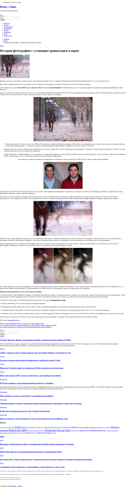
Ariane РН (2, 427)
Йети (70, 427)
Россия (61, 430)
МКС (83, 427)
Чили (42, 323)
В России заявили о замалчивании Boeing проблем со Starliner (26, 383)
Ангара (29, 427)
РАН (40, 430)
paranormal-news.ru (13, 320)
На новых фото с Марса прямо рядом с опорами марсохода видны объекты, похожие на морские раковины (46, 459)
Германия (56, 427)
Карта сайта (8, 36)
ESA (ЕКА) (11, 427)
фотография (36, 323)
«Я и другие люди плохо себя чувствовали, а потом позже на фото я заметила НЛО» (28, 325)
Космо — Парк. (8, 6)
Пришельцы (36, 430)
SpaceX (24, 427)
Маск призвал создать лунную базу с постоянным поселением (26, 396)
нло (32, 433)
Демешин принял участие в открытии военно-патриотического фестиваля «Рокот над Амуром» (41, 403)
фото (29, 323)
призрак (48, 433)
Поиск (2, 16)
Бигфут (42, 427)
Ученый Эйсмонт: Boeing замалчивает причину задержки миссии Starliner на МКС (35, 340)
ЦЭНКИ (87, 430)
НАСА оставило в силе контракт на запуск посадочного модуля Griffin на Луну (34, 419)
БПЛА (38, 427)
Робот (43, 430)
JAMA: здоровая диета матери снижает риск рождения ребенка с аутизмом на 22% (35, 353)
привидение (41, 433)
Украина (82, 430)
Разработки (8, 28)
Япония (104, 430)
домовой (108, 430)
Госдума (61, 427)
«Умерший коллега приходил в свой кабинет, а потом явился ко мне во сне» (32, 467)
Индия (66, 427)
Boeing (6, 427)
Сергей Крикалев (75, 430)
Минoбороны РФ (93, 427)
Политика (30, 430)
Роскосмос (7, 32)
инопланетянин (10, 323)
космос (28, 433)
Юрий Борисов (96, 430)
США (67, 430)
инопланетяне (115, 430)
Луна (79, 427)
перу (35, 432)
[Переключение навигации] (1, 14)
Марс (86, 427)
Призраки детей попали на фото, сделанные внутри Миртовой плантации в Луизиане (37, 444)
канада (10, 433)
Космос (6, 25)
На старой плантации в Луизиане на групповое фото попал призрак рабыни (25, 327)
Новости (7, 23)
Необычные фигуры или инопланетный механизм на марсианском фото (31, 452)
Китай (74, 427)
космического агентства (18, 433)
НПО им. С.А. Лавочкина (105, 427)
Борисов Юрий (49, 427)
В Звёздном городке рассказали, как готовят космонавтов (25, 411)
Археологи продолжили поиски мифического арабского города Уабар (30, 360)
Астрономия (8, 27)
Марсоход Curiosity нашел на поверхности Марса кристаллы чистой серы (31, 368)
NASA (6, 30)
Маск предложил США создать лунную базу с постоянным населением (30, 376)
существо (54, 432)
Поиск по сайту (22, 323)
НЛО (5, 34)
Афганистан (34, 427)
